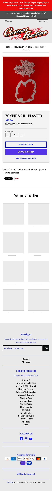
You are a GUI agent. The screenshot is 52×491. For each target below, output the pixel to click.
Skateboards (26, 407)
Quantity (9, 131)
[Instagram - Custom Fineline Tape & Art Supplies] (26, 438)
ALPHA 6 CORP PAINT (26, 386)
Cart (43, 21)
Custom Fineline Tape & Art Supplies (29, 482)
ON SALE (26, 380)
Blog (26, 424)
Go (46, 348)
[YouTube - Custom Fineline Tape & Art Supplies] (30, 438)
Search (26, 359)
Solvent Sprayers (26, 416)
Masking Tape (26, 401)
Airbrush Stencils (26, 395)
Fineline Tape (26, 398)
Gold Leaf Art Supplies (26, 392)
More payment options (26, 158)
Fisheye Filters (26, 418)
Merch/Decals (26, 404)
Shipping (9, 124)
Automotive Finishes (26, 383)
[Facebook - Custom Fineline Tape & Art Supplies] (21, 438)
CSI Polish (26, 410)
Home (8, 47)
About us (26, 362)
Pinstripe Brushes (26, 389)
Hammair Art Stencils (22, 47)
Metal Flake (26, 413)
